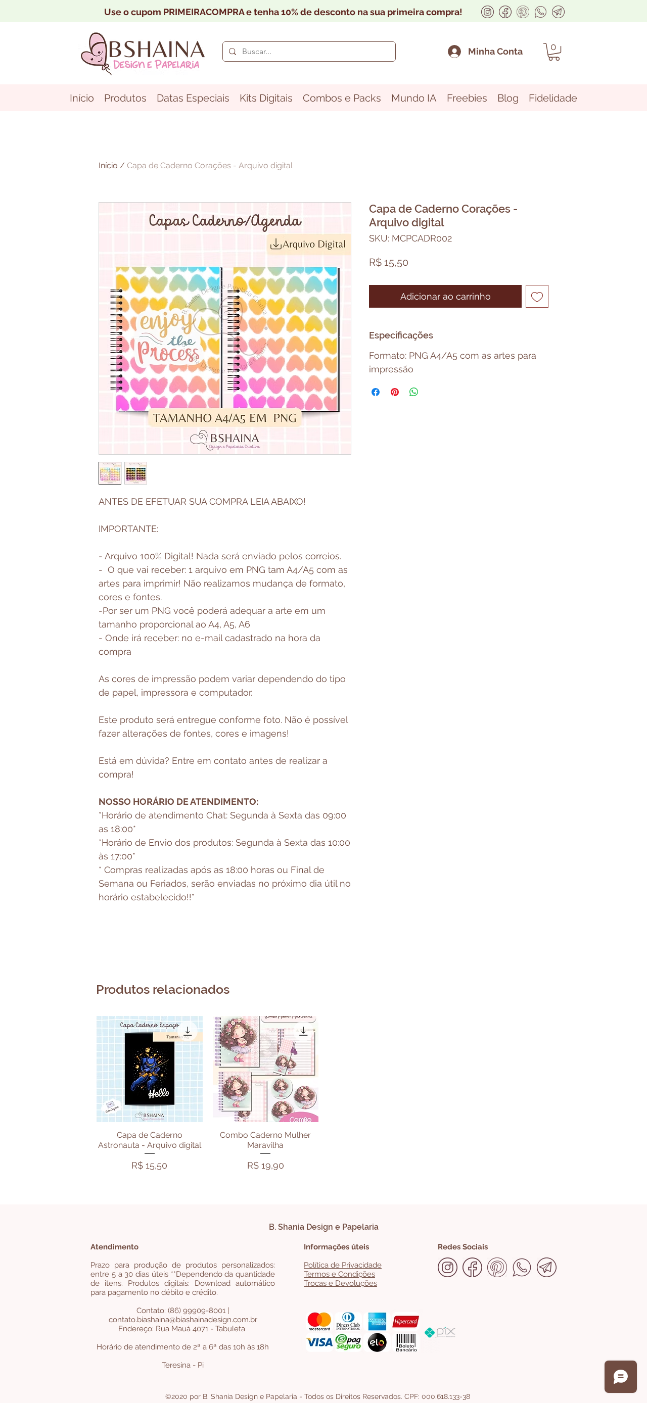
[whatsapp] (540, 12)
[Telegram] (558, 12)
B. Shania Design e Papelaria (324, 1227)
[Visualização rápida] (150, 1069)
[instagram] (487, 12)
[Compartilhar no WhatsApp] (414, 392)
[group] (323, 1095)
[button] (554, 52)
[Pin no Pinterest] (395, 392)
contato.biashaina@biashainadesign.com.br (183, 1319)
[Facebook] (505, 12)
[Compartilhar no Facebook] (375, 392)
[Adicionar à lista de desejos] (537, 296)
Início (108, 165)
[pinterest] (523, 12)
